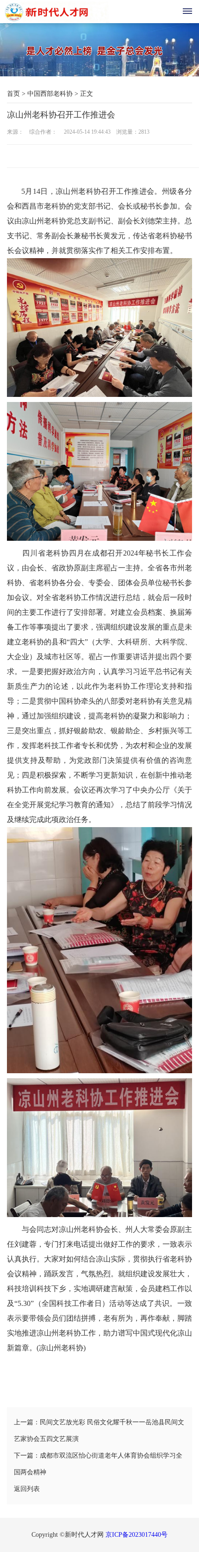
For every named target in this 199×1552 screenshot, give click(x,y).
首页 (13, 93)
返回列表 (27, 1488)
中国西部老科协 (50, 93)
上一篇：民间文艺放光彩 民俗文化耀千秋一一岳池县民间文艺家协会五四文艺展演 (99, 1430)
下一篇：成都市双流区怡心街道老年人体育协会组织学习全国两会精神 (98, 1464)
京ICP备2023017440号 (137, 1534)
